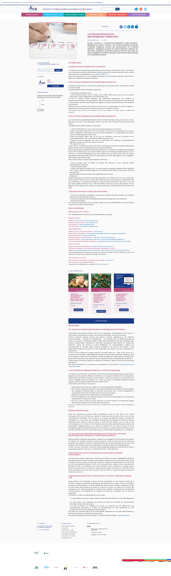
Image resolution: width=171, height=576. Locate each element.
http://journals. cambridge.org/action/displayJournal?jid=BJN (105, 233)
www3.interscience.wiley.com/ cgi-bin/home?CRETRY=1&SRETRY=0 (102, 239)
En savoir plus (98, 2)
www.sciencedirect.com (86, 224)
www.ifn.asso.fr (103, 264)
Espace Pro (60, 9)
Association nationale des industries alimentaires (46, 526)
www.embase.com (92, 222)
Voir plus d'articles (101, 321)
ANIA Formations (69, 9)
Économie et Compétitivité (69, 532)
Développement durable (75, 14)
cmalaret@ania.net (123, 515)
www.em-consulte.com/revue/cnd (102, 246)
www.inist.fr (109, 260)
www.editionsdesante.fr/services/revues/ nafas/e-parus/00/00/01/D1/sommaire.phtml (101, 250)
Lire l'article (78, 310)
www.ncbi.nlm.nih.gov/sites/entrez (86, 220)
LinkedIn (136, 9)
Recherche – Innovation (117, 14)
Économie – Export (96, 14)
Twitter (145, 9)
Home (37, 22)
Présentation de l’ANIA (50, 9)
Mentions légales (94, 523)
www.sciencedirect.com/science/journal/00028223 (114, 241)
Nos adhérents (88, 9)
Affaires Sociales (66, 538)
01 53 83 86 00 (45, 529)
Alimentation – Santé (67, 530)
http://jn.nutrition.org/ (89, 235)
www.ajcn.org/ (98, 231)
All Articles (55, 86)
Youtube (141, 9)
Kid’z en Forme (79, 9)
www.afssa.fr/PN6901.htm (100, 74)
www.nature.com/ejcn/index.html (104, 237)
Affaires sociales (32, 14)
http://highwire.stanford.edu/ (89, 226)
